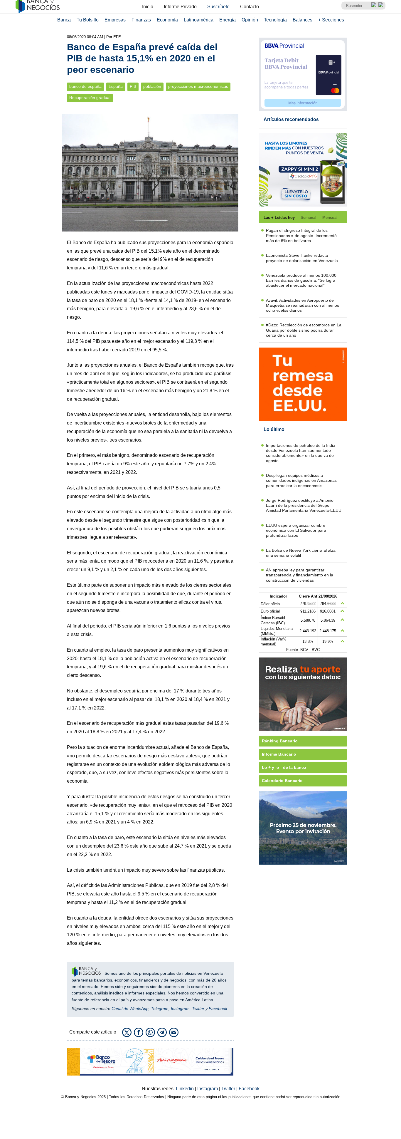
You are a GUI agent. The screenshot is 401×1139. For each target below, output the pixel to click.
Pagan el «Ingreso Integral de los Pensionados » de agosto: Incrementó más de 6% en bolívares (301, 235)
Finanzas (141, 19)
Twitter (198, 1008)
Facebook (218, 1008)
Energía (227, 19)
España (116, 86)
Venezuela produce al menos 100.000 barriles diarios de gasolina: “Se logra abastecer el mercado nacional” (301, 280)
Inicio (147, 6)
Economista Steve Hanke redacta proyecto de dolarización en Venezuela (302, 258)
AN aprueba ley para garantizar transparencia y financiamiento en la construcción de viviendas (299, 575)
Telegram (160, 1008)
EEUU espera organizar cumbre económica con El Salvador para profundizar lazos (296, 530)
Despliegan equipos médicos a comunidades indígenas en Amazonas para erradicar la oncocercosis (301, 480)
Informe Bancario (279, 754)
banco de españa (85, 86)
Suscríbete (218, 6)
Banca (64, 19)
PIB (133, 86)
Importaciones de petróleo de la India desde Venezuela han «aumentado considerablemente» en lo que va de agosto (300, 453)
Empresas (115, 19)
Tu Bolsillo (88, 19)
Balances (302, 19)
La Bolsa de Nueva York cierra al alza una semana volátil (301, 553)
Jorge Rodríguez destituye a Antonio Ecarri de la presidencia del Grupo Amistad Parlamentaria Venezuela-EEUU (303, 505)
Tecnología (275, 19)
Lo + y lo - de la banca (284, 767)
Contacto (249, 6)
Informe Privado (180, 6)
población (152, 86)
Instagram (180, 1008)
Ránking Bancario (280, 741)
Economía (167, 19)
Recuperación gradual (89, 97)
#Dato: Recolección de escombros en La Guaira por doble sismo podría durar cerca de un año (303, 330)
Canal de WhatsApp (130, 1008)
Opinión (250, 19)
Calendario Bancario (282, 780)
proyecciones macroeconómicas (198, 86)
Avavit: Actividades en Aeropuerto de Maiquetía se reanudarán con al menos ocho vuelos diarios (302, 305)
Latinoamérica (198, 19)
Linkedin (185, 1088)
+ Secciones (331, 19)
